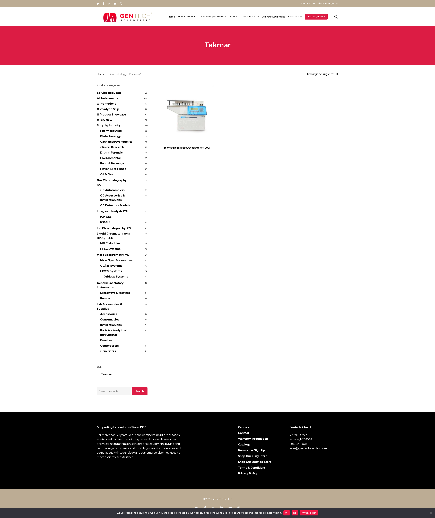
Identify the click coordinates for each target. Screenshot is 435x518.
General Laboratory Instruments (110, 285)
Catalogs (244, 444)
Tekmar (106, 374)
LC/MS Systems (111, 271)
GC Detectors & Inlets (115, 205)
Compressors (109, 345)
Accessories (108, 314)
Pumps (105, 298)
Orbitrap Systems (116, 276)
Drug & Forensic (111, 152)
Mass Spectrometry (113, 254)
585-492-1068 (298, 443)
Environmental (110, 158)
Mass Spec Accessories (116, 260)
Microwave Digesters (115, 292)
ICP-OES (106, 216)
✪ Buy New (104, 120)
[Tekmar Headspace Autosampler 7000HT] (188, 113)
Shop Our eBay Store (252, 456)
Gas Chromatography (111, 182)
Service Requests (109, 92)
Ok (286, 512)
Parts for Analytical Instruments (113, 332)
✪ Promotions (106, 103)
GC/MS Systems (111, 265)
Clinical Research (112, 147)
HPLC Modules (110, 243)
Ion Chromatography (114, 228)
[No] (430, 513)
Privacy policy (308, 512)
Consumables (109, 319)
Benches (106, 340)
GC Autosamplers (112, 190)
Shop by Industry (108, 125)
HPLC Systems (110, 249)
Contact (243, 433)
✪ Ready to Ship (108, 109)
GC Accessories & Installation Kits (112, 198)
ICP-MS (105, 222)
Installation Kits (111, 325)
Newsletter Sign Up (251, 450)
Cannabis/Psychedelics (116, 141)
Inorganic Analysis (112, 211)
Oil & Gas (106, 174)
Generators (108, 351)
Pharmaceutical (111, 130)
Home (101, 74)
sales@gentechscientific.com (308, 448)
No (295, 512)
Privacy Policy (247, 473)
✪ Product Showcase (111, 114)
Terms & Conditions (252, 467)
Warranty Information (253, 438)
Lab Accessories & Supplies (109, 306)
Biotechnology (110, 136)
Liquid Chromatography (113, 236)
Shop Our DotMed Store (255, 461)
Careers (243, 427)
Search (139, 391)
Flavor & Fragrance (113, 169)
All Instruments (107, 98)
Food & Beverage (112, 163)
